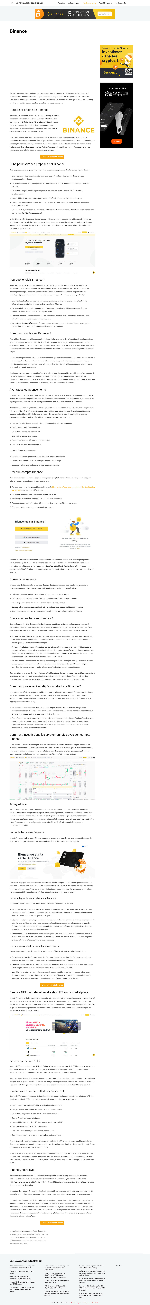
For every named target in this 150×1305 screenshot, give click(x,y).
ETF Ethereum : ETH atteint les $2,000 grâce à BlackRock (55, 1287)
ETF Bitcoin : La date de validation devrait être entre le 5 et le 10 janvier (22, 1289)
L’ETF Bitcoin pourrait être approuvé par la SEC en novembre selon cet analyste (92, 1281)
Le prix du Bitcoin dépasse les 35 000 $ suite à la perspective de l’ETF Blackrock (92, 1288)
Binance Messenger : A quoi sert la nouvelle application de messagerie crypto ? (56, 1293)
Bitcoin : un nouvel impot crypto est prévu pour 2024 (56, 1282)
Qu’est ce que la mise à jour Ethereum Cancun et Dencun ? (20, 1278)
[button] (12, 3)
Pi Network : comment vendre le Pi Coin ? (22, 1272)
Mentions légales (76, 1303)
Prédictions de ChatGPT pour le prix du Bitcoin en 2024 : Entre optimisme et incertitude (92, 1273)
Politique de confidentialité (90, 1303)
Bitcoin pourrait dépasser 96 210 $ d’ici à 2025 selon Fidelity (91, 1267)
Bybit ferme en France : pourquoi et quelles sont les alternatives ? (22, 1267)
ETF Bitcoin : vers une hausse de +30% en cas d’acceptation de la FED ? (90, 1295)
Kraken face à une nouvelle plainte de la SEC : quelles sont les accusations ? (56, 1268)
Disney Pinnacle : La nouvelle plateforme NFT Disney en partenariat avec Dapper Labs (55, 1275)
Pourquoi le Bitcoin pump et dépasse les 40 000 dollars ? (22, 1283)
